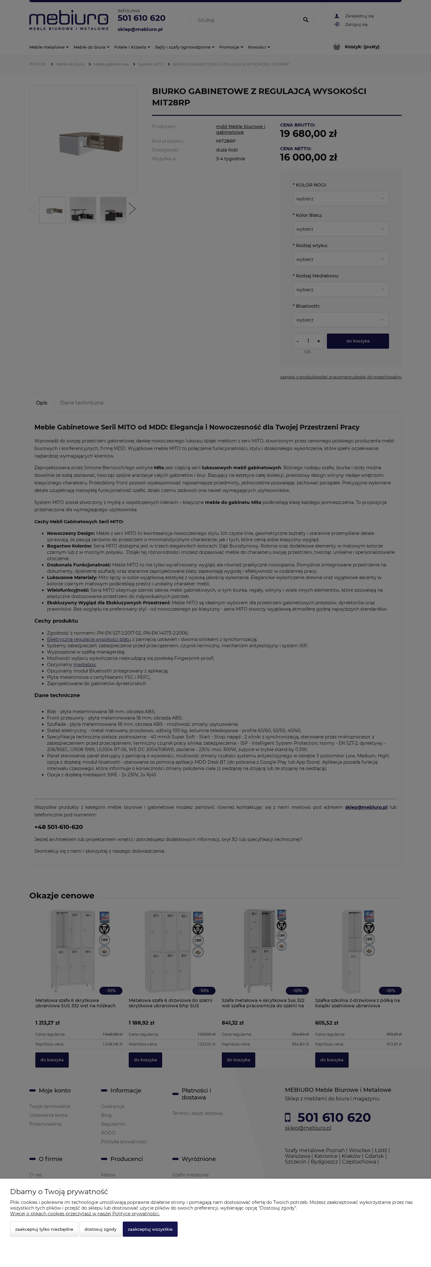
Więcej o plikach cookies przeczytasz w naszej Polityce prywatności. (85, 1214)
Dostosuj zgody (100, 1229)
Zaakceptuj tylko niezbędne (44, 1229)
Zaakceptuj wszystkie (150, 1229)
